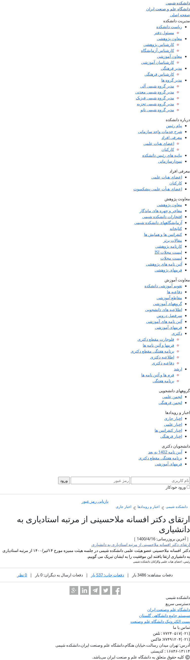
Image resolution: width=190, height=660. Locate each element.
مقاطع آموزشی (169, 297)
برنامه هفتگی (163, 381)
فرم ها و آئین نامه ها (157, 375)
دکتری (177, 333)
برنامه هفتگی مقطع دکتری (152, 351)
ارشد (178, 369)
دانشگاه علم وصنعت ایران (168, 609)
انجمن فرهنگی (170, 402)
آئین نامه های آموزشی (164, 321)
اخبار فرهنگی (171, 436)
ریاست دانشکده (169, 26)
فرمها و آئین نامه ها (158, 345)
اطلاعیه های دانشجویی (163, 309)
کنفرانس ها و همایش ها (163, 234)
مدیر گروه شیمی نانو (157, 110)
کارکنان (168, 149)
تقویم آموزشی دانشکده (163, 286)
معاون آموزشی (169, 56)
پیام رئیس (174, 125)
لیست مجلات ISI (168, 252)
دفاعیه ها (174, 292)
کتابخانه (176, 228)
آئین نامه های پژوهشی (164, 264)
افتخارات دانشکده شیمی (162, 216)
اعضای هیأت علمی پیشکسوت (157, 189)
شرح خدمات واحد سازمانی (160, 131)
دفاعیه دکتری (163, 363)
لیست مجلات (171, 258)
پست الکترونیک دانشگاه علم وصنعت (160, 621)
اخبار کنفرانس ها (168, 430)
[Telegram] (95, 590)
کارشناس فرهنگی (159, 74)
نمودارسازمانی (170, 161)
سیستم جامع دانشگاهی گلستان (164, 615)
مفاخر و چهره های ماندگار (161, 210)
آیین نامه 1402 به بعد (165, 452)
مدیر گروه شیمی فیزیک (155, 98)
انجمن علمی (172, 396)
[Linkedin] (84, 590)
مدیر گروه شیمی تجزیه (155, 104)
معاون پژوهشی (169, 38)
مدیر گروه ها (171, 80)
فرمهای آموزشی (168, 327)
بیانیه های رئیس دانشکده (162, 155)
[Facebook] (116, 590)
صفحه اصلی (180, 15)
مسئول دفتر (164, 32)
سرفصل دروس (169, 315)
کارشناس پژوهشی (158, 44)
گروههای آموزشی (167, 303)
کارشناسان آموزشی (157, 62)
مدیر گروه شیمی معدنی (154, 92)
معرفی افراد (172, 137)
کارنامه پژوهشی (168, 246)
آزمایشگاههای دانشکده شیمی (158, 222)
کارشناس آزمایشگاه (157, 50)
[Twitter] (105, 590)
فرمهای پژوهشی (168, 270)
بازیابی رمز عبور (95, 501)
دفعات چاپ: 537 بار (107, 575)
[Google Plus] (74, 590)
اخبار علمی (173, 424)
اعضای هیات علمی (158, 143)
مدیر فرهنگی (171, 68)
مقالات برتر (172, 240)
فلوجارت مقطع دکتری (156, 339)
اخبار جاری (173, 418)
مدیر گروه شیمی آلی (157, 86)
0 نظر (22, 575)
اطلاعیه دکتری (162, 357)
